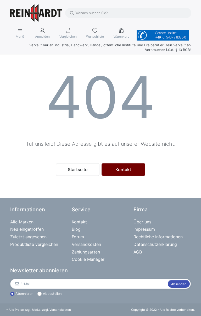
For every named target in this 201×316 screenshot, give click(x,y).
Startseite (77, 169)
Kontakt (123, 169)
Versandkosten (60, 310)
